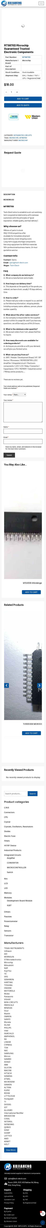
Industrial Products (12, 850)
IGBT (9, 905)
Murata (7, 1022)
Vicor (6, 1010)
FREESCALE (9, 1005)
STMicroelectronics (12, 959)
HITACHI (8, 1073)
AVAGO (7, 1062)
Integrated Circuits (23, 135)
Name (6, 427)
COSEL (7, 1118)
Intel (6, 1030)
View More (10, 1150)
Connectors (9, 812)
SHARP (7, 1133)
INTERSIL (8, 1121)
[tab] (23, 194)
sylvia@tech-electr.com (18, 262)
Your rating (8, 395)
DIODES (7, 1104)
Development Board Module (19, 900)
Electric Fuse (9, 836)
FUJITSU (7, 971)
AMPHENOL (9, 1036)
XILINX (7, 1025)
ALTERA (7, 1087)
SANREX (7, 1059)
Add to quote (23, 105)
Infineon (8, 951)
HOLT (6, 1144)
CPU (6, 817)
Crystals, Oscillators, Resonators (18, 826)
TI (5, 1101)
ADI (5, 954)
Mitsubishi (8, 965)
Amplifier (11, 858)
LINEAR (7, 1042)
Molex (7, 993)
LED (6, 888)
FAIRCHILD (9, 1033)
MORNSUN (9, 956)
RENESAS (8, 1008)
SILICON (8, 1067)
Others (7, 911)
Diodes (7, 831)
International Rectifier (13, 1113)
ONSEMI (8, 988)
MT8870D (23, 138)
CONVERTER (12, 862)
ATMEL (7, 1079)
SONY (6, 1130)
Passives (8, 916)
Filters (7, 840)
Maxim (7, 1013)
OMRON (7, 1016)
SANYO (7, 1019)
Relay (6, 926)
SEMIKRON (9, 979)
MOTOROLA (9, 991)
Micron (7, 1056)
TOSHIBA (8, 985)
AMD (6, 1138)
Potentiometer (10, 921)
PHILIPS (7, 1028)
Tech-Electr (14, 265)
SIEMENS (8, 1076)
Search (33, 793)
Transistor (8, 935)
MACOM (7, 1070)
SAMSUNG (8, 1053)
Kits (6, 878)
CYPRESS (8, 1045)
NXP (6, 968)
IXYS (6, 976)
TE (5, 974)
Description (9, 194)
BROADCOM (9, 1116)
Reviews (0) (9, 199)
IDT (5, 1107)
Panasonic (8, 996)
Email (6, 437)
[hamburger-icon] (41, 3)
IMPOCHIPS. (22, 1226)
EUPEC (7, 1090)
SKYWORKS (9, 1124)
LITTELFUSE (9, 1096)
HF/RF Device (10, 845)
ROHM (7, 1093)
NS (5, 1039)
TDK (6, 1047)
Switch (10, 872)
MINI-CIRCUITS (11, 1002)
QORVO (7, 1127)
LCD (6, 883)
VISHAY (7, 999)
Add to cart (23, 99)
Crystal (7, 822)
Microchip (26, 60)
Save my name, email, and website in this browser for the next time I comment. (23, 448)
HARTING (8, 982)
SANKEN (8, 1084)
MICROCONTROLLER (16, 867)
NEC (6, 1050)
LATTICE (8, 1135)
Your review (8, 400)
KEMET (7, 1141)
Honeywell (8, 1099)
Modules (8, 897)
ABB (6, 1064)
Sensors (7, 930)
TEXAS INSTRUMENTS (14, 948)
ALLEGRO (8, 1110)
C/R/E (6, 807)
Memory (8, 893)
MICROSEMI (9, 1081)
